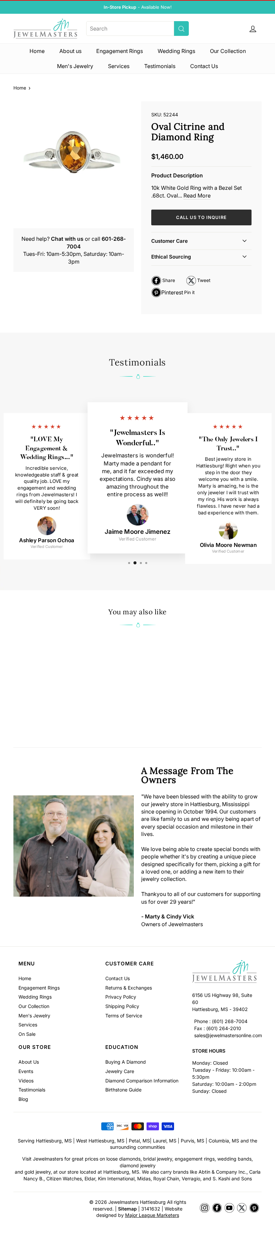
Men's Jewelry (75, 66)
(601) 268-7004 (230, 1021)
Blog (23, 1099)
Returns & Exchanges (128, 988)
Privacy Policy (120, 997)
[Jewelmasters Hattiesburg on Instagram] (205, 1208)
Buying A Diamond (125, 1062)
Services (118, 66)
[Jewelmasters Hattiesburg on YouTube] (229, 1208)
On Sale (27, 1034)
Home (37, 51)
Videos (26, 1080)
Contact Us (204, 66)
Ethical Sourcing (171, 257)
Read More (197, 195)
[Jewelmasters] (224, 972)
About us (70, 51)
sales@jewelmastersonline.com (228, 1035)
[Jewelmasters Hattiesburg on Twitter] (242, 1208)
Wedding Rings (176, 51)
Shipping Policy (122, 1006)
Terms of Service (123, 1015)
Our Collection (228, 51)
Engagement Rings (119, 51)
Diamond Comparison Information (141, 1080)
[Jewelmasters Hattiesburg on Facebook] (217, 1208)
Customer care (169, 241)
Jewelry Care (119, 1071)
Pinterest (173, 293)
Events (25, 1071)
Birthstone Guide (123, 1089)
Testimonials (159, 66)
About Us (28, 1062)
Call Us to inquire (201, 217)
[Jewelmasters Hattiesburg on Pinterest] (254, 1208)
